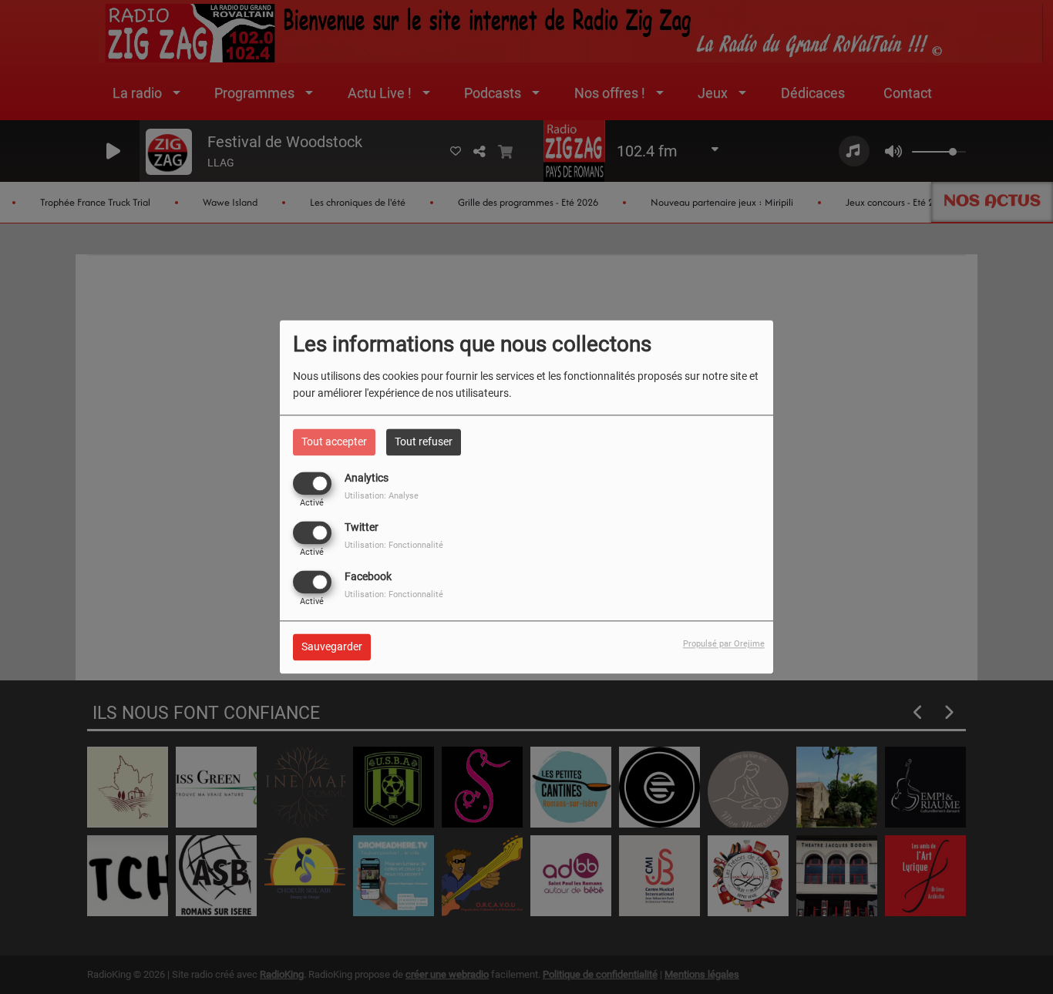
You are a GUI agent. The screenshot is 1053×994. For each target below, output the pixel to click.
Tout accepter (334, 441)
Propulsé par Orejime (724, 645)
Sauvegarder (331, 647)
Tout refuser (423, 441)
